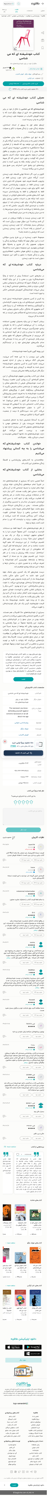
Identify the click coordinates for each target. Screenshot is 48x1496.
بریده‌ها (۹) (4, 11)
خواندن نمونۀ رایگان (34, 69)
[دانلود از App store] (13, 1347)
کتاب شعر (35, 1456)
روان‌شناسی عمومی (18, 16)
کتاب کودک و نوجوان (35, 1464)
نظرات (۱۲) (16, 11)
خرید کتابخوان (35, 1428)
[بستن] (5, 741)
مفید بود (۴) (38, 992)
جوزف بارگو (24, 729)
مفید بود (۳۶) (38, 904)
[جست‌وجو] (18, 3)
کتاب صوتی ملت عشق (12, 1430)
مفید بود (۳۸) (38, 883)
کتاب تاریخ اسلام (35, 1462)
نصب (23, 679)
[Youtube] (27, 1472)
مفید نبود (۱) (25, 904)
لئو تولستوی (12, 1462)
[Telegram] (31, 1472)
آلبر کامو (12, 1448)
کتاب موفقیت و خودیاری (35, 1459)
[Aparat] (15, 1472)
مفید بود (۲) (38, 1015)
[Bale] (35, 1472)
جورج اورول (12, 1456)
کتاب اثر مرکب (12, 1425)
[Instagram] (12, 1472)
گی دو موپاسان (12, 1453)
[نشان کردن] (42, 47)
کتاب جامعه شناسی (35, 1453)
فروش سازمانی (35, 1425)
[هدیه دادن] (42, 40)
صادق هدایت (12, 1445)
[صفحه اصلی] (35, 4)
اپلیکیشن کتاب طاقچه (35, 1430)
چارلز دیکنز (12, 1450)
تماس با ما (35, 1416)
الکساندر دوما (12, 1459)
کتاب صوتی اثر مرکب (12, 1433)
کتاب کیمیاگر (12, 1419)
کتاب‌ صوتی (35, 1448)
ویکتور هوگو (12, 1464)
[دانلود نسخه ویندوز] (32, 1353)
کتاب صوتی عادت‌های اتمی (12, 1436)
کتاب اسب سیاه (12, 1422)
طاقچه (43, 16)
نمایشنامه (36, 1450)
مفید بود (38, 1036)
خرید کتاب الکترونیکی (23, 84)
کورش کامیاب (23, 735)
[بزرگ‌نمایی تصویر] (15, 48)
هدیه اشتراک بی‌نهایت (35, 1433)
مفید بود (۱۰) (38, 935)
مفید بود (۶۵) (38, 860)
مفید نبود (26, 935)
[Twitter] (19, 1472)
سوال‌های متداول (35, 1422)
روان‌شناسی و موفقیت (32, 16)
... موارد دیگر (23, 1360)
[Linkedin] (23, 1472)
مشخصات (30, 11)
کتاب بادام (12, 1416)
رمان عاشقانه (35, 1445)
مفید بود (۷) (38, 962)
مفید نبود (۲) (26, 860)
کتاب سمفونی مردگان (12, 1428)
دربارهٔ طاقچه (35, 1419)
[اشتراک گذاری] (42, 33)
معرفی (43, 11)
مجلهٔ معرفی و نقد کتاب (35, 1436)
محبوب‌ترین (7, 837)
